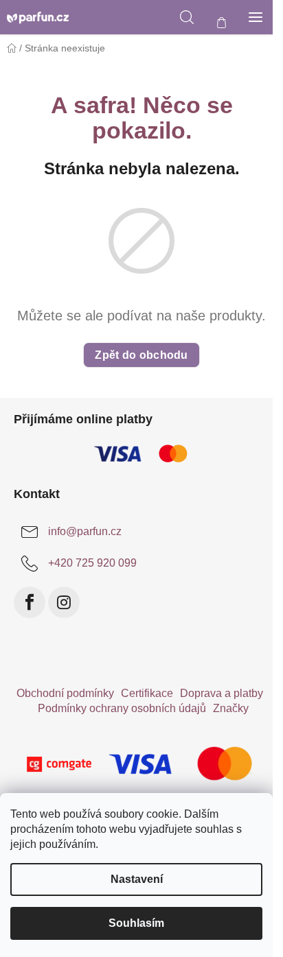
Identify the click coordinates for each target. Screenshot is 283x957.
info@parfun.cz (85, 531)
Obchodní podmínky (65, 693)
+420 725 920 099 (92, 563)
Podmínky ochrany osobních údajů (122, 708)
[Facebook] (29, 602)
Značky (231, 708)
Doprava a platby (221, 693)
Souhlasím (136, 923)
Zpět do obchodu (141, 355)
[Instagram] (64, 602)
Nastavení (137, 879)
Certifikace (147, 693)
